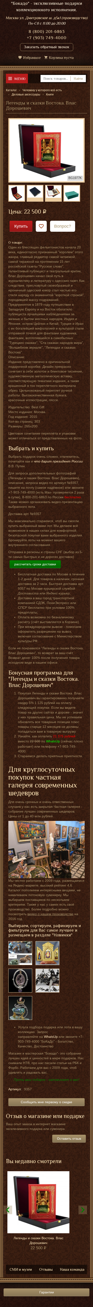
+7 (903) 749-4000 (47, 37)
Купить (21, 226)
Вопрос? (62, 226)
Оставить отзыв (69, 1138)
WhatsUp (51, 1037)
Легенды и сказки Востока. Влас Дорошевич (38, 1240)
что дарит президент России (58, 461)
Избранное (32, 58)
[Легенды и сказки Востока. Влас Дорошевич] (46, 150)
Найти (78, 78)
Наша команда (72, 1269)
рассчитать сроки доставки (35, 564)
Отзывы (46, 1269)
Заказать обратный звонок (46, 47)
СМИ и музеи (21, 1269)
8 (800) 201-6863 (47, 31)
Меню (20, 79)
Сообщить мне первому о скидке (46, 1102)
